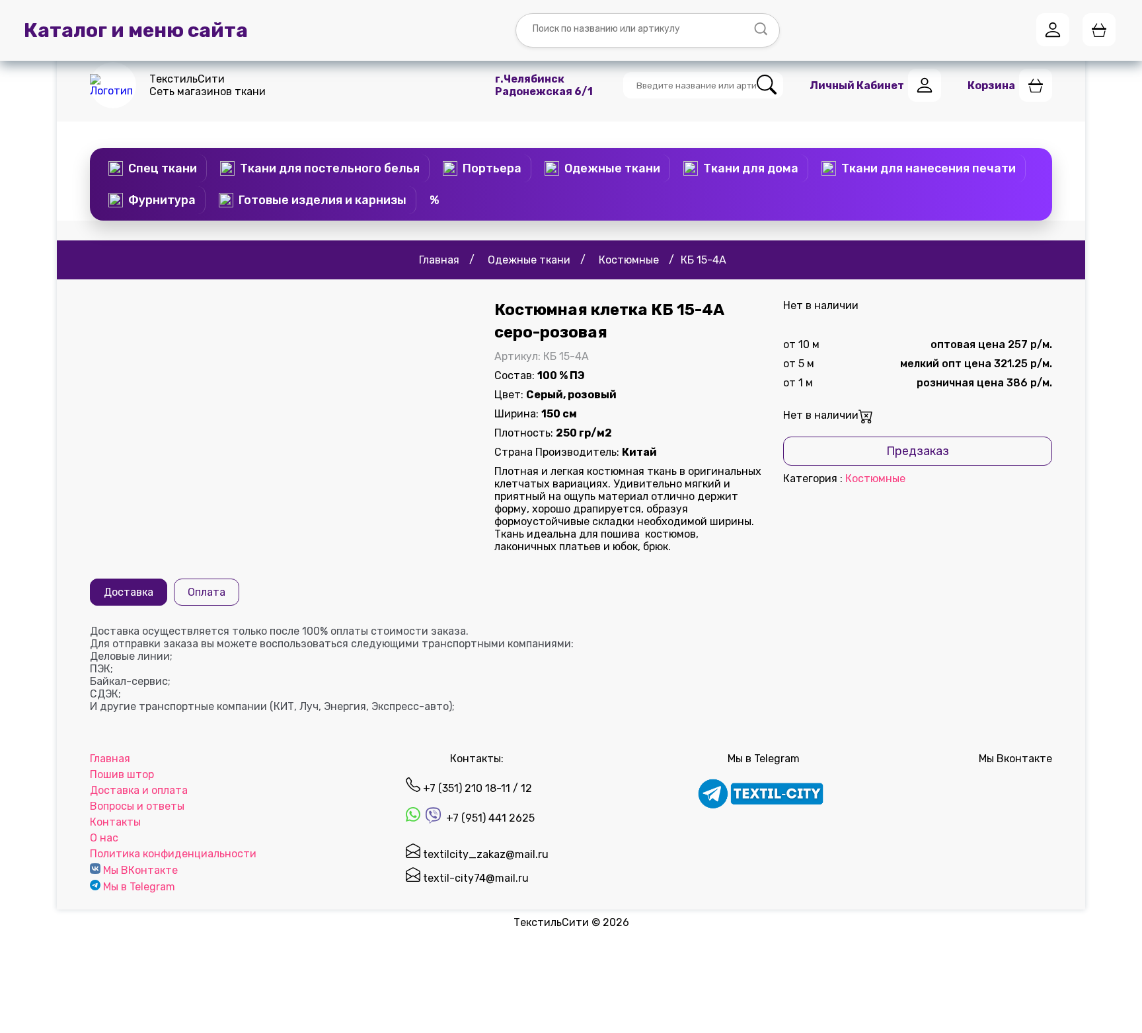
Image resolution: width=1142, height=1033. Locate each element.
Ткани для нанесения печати (928, 168)
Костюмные (875, 478)
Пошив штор (122, 774)
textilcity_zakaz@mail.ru (484, 854)
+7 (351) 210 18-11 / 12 (476, 788)
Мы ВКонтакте (140, 870)
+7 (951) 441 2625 (489, 818)
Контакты (115, 822)
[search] (767, 85)
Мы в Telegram (139, 886)
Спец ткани (162, 168)
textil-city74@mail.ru (474, 878)
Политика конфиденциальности (173, 853)
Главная (110, 758)
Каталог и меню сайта (136, 30)
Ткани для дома (750, 168)
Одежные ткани (612, 168)
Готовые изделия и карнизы (322, 200)
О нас (104, 838)
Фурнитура (162, 200)
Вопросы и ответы (137, 806)
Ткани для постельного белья (330, 168)
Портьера (492, 168)
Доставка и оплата (139, 790)
